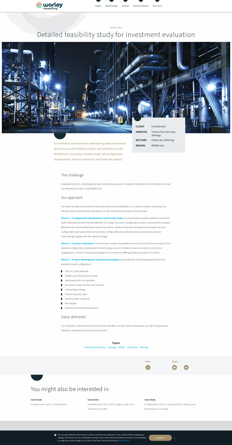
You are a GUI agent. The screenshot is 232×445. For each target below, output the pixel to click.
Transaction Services (94, 347)
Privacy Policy (123, 440)
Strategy (112, 347)
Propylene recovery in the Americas (49, 404)
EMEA (121, 347)
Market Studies (112, 6)
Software (125, 6)
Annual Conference (141, 6)
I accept (160, 438)
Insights (98, 6)
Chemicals (132, 347)
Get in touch (157, 6)
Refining (144, 347)
